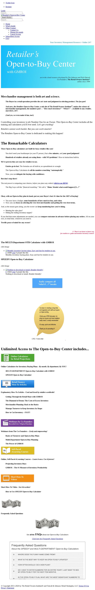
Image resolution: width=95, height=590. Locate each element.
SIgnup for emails (16, 32)
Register (9, 7)
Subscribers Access (13, 36)
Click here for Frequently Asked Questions (47, 539)
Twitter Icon (10, 3)
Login (3, 11)
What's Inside (10, 26)
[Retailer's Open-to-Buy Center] (13, 15)
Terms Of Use (84, 586)
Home (8, 24)
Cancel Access (15, 34)
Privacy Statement (7, 588)
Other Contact (11, 28)
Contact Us (14, 30)
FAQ (7, 38)
